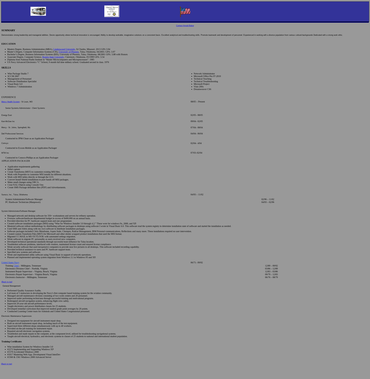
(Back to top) (6, 282)
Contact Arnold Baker (185, 26)
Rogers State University (53, 57)
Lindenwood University (64, 49)
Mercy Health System (10, 102)
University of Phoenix (69, 52)
